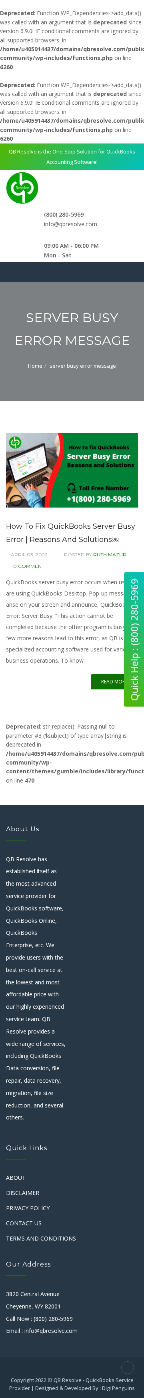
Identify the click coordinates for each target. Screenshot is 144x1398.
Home (35, 365)
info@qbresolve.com (70, 224)
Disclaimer (22, 1193)
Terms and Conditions (41, 1238)
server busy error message (83, 365)
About (16, 1177)
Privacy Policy (28, 1208)
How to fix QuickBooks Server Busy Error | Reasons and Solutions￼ (70, 533)
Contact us (24, 1223)
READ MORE (114, 681)
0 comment (28, 566)
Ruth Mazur (109, 555)
